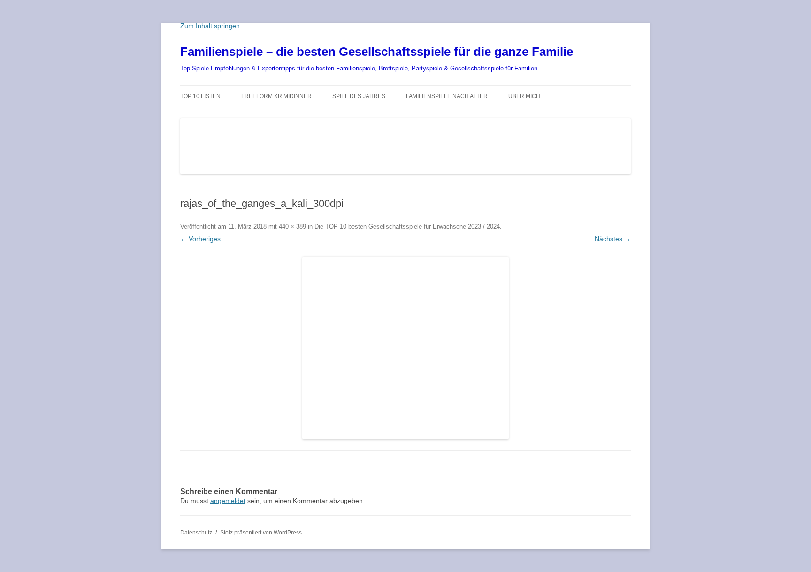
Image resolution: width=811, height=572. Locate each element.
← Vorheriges (200, 239)
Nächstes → (613, 239)
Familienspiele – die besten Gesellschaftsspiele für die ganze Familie (376, 52)
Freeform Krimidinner (276, 96)
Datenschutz (196, 532)
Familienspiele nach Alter (447, 96)
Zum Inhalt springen (210, 26)
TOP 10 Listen (200, 96)
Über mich (524, 96)
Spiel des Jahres (358, 96)
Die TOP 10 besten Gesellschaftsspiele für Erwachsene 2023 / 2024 (407, 226)
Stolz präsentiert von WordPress (261, 532)
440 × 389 (292, 226)
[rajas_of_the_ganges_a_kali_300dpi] (405, 348)
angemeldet (227, 500)
